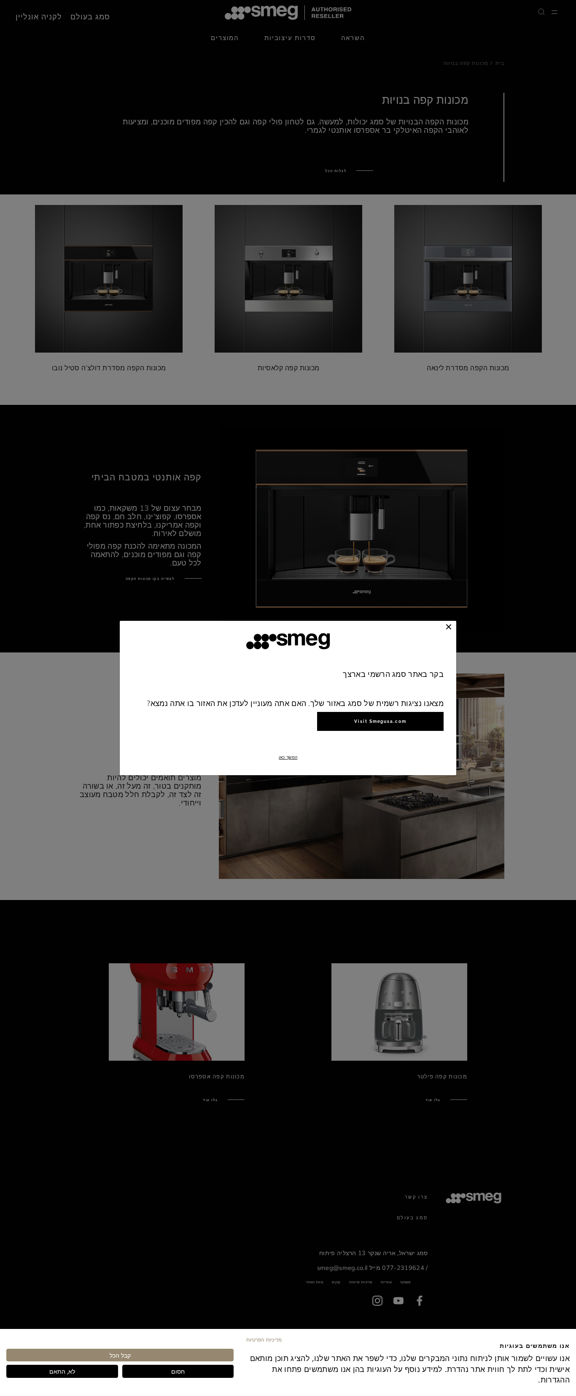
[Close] (448, 627)
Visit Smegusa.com (380, 721)
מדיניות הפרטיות (264, 1339)
